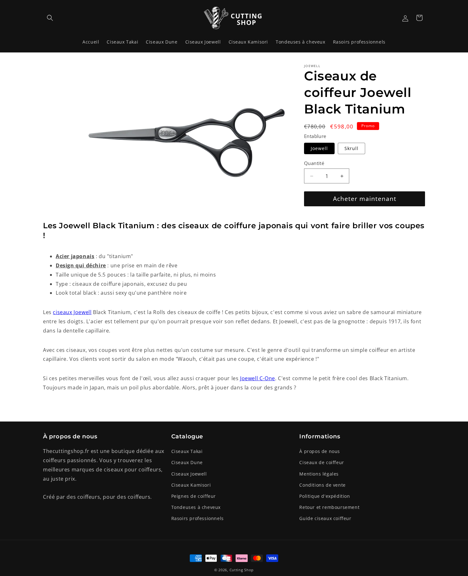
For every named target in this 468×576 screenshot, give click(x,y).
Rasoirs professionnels (197, 518)
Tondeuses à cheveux (196, 507)
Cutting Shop (242, 569)
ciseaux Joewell (72, 312)
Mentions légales (319, 474)
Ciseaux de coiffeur (321, 462)
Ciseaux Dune (187, 462)
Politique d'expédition (324, 496)
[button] (50, 18)
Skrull (351, 148)
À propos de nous (319, 451)
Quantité (314, 163)
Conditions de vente (322, 485)
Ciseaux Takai (187, 451)
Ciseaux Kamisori (191, 485)
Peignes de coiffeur (193, 496)
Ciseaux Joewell (189, 474)
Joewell (319, 148)
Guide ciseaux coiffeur (325, 518)
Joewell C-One (257, 378)
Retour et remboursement (329, 507)
